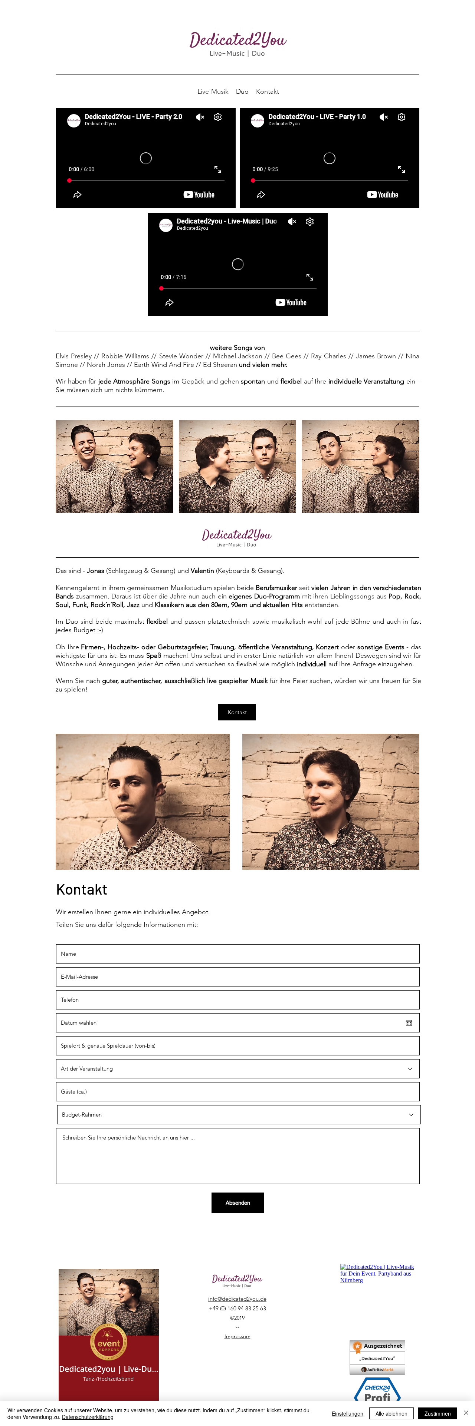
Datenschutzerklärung (88, 1416)
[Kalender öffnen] (409, 1023)
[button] (114, 466)
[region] (143, 812)
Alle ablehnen (391, 1413)
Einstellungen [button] (347, 1413)
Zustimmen (438, 1413)
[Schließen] (466, 1413)
